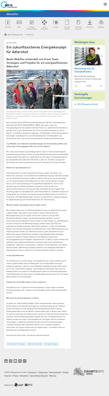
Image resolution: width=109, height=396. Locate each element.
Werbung (52, 376)
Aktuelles (30, 35)
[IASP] (19, 385)
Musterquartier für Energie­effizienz (85, 70)
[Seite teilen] (24, 361)
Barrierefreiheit (55, 372)
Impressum (32, 372)
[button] (6, 361)
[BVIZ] (28, 385)
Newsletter (24, 376)
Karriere (8, 376)
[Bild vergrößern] (37, 89)
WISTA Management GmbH (87, 104)
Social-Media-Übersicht (39, 376)
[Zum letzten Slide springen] (76, 86)
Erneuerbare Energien (16, 344)
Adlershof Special (34, 344)
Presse (15, 376)
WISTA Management (15, 35)
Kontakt (66, 372)
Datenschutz (43, 372)
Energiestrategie (51, 344)
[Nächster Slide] (101, 86)
